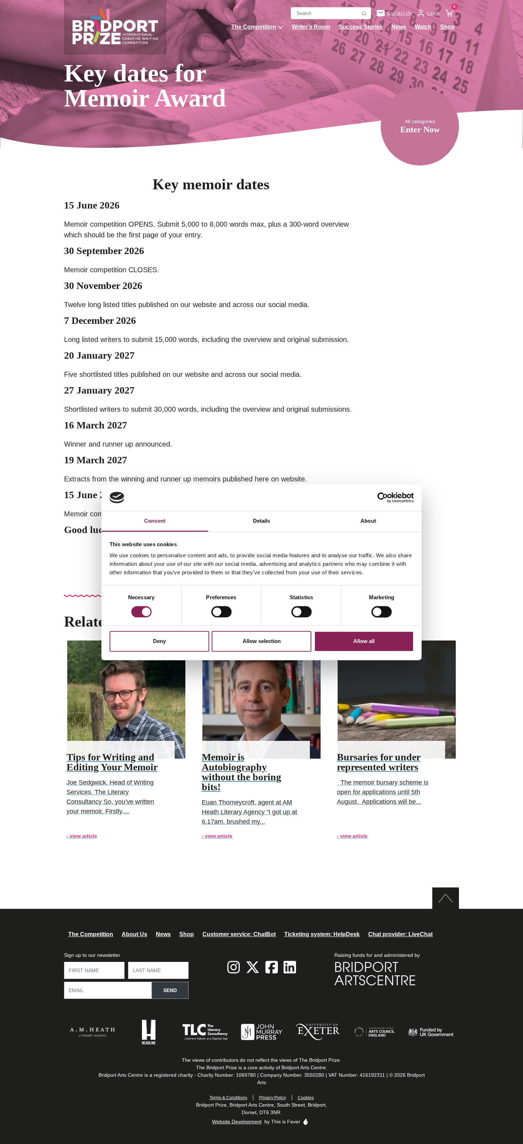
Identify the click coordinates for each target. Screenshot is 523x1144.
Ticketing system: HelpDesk (322, 934)
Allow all (364, 641)
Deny (159, 641)
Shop (447, 27)
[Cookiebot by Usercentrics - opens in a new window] (383, 497)
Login (433, 13)
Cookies (306, 1097)
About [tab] (368, 521)
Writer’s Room (311, 27)
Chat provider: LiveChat (400, 934)
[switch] (221, 611)
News (398, 27)
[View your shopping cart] (446, 13)
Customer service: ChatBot (239, 934)
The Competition (253, 27)
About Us (134, 934)
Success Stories (361, 27)
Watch (423, 27)
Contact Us (399, 13)
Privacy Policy (272, 1097)
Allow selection (262, 641)
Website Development (237, 1121)
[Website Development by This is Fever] (305, 1121)
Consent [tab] (154, 521)
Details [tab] (261, 521)
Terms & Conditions (228, 1097)
